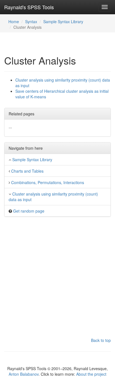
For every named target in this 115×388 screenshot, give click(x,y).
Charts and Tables (27, 171)
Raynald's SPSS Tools (29, 7)
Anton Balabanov (24, 374)
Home (13, 21)
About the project (91, 374)
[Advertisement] (57, 279)
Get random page (28, 211)
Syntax (31, 21)
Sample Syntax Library (63, 21)
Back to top (101, 340)
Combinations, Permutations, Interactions (47, 182)
